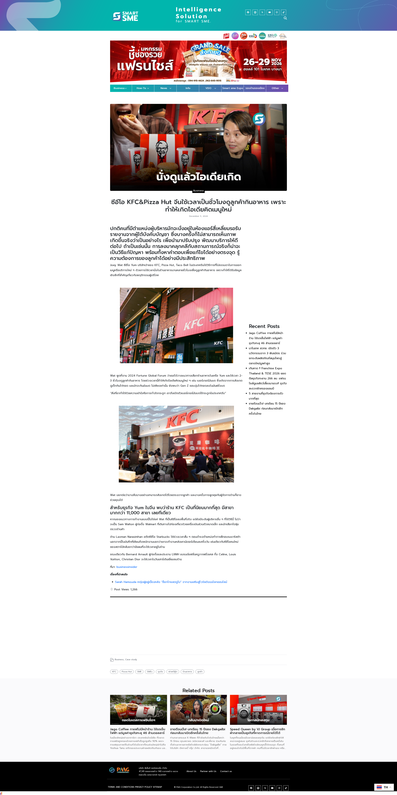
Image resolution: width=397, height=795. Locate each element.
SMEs (149, 674)
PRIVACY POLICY (143, 790)
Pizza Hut (127, 674)
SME (139, 674)
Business (119, 91)
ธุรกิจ (160, 674)
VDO (208, 91)
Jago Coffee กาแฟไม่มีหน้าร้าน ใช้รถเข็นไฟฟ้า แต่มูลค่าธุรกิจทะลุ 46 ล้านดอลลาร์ (266, 341)
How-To (141, 91)
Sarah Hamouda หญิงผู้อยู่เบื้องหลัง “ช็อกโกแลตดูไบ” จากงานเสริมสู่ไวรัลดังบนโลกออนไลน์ (171, 585)
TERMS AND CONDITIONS (121, 790)
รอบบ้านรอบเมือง (255, 91)
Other (275, 91)
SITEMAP (157, 790)
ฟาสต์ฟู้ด (172, 674)
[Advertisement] (268, 275)
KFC (114, 674)
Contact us (226, 774)
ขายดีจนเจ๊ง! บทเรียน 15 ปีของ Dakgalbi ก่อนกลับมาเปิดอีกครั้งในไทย (267, 411)
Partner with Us (208, 774)
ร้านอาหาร (187, 674)
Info (188, 91)
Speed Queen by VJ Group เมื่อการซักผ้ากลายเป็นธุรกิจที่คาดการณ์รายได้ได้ (257, 734)
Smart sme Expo (232, 91)
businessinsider (126, 570)
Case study (131, 662)
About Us (191, 774)
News (164, 91)
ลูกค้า (200, 674)
